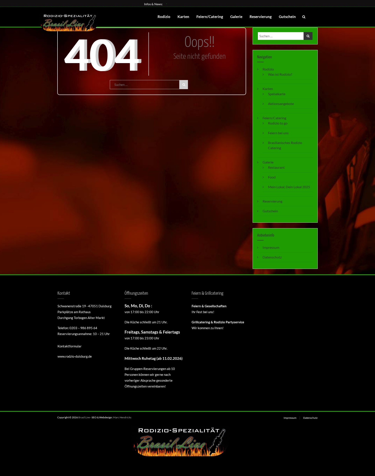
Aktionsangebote (281, 103)
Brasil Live (84, 417)
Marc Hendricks (122, 417)
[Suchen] (183, 84)
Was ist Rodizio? (280, 74)
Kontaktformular (70, 346)
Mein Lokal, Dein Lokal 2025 (289, 187)
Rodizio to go (278, 123)
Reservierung (261, 16)
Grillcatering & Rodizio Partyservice (218, 322)
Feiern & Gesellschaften (209, 306)
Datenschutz (272, 257)
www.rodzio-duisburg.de (75, 356)
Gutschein (287, 16)
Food (272, 177)
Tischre (171, 3)
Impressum (271, 247)
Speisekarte (276, 94)
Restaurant (276, 167)
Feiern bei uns (278, 133)
